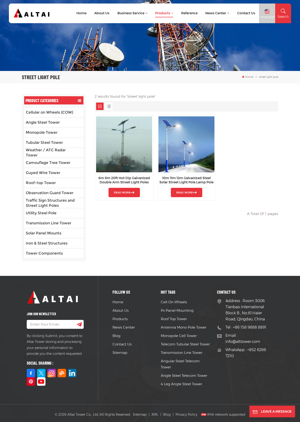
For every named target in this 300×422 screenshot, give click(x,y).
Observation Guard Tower (49, 193)
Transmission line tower (181, 352)
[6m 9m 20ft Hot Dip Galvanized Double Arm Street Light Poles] (124, 144)
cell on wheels (174, 302)
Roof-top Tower (41, 183)
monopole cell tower (179, 335)
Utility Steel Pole (41, 213)
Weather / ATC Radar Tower (46, 152)
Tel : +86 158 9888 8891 (245, 327)
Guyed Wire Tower (43, 172)
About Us (101, 13)
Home (81, 13)
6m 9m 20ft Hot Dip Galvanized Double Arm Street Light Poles (124, 180)
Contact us (246, 13)
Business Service (130, 13)
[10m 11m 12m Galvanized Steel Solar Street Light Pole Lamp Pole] (186, 144)
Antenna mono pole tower (183, 327)
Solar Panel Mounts (43, 233)
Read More (122, 192)
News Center (215, 13)
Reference (189, 13)
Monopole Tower (41, 132)
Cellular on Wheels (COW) (49, 112)
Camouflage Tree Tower (48, 162)
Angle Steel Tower (43, 122)
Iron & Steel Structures (47, 243)
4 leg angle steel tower (181, 384)
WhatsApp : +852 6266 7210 (245, 353)
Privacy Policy (186, 414)
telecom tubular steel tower (185, 344)
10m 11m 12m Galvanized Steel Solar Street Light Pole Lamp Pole (186, 180)
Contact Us (122, 344)
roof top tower (174, 319)
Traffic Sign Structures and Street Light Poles (50, 203)
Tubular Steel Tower (44, 142)
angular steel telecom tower (180, 364)
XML (154, 414)
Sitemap (119, 352)
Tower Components (44, 253)
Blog (116, 335)
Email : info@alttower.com (242, 338)
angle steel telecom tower (184, 375)
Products (162, 13)
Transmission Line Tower (48, 223)
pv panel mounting (177, 310)
